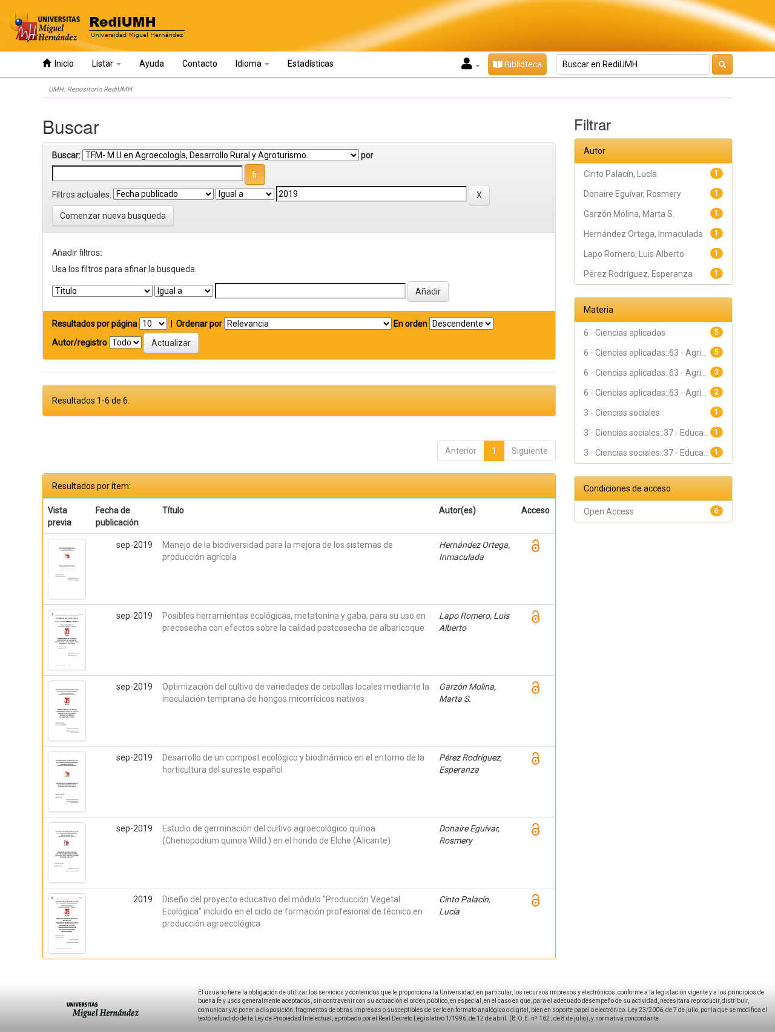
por (367, 155)
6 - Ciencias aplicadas (624, 333)
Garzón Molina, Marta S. (629, 214)
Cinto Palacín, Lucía (620, 174)
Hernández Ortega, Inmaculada (643, 234)
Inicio (62, 63)
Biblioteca (522, 64)
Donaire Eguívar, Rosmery (632, 194)
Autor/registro (79, 342)
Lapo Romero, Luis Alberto (634, 254)
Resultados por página (94, 323)
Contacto (199, 63)
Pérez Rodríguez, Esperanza (638, 274)
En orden (410, 323)
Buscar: (66, 155)
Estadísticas (311, 63)
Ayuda (151, 63)
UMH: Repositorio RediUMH (90, 89)
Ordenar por (199, 323)
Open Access (609, 511)
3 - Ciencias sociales (622, 413)
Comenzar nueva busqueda (113, 216)
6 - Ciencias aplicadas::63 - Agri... (645, 353)
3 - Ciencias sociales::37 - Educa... (646, 433)
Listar (103, 63)
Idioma (249, 63)
